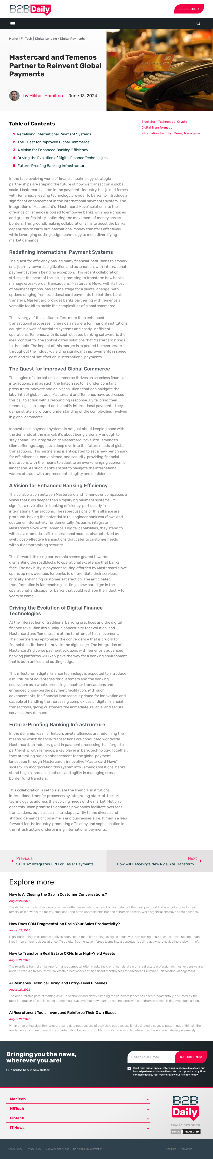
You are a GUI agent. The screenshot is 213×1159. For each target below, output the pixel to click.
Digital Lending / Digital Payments (60, 38)
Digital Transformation (157, 127)
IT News (17, 1128)
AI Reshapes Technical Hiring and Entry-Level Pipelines (58, 983)
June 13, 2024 (82, 95)
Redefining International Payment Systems (54, 134)
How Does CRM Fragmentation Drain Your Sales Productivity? (64, 924)
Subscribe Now (191, 1056)
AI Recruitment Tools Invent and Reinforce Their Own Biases (62, 1012)
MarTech (18, 1099)
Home (13, 38)
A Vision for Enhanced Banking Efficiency (52, 150)
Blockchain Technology (158, 122)
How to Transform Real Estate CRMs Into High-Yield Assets (62, 953)
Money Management (188, 133)
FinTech (26, 38)
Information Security (156, 133)
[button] (198, 23)
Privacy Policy (33, 1149)
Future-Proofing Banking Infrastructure (52, 165)
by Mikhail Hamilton (43, 95)
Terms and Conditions (57, 1149)
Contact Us (186, 1149)
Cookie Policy (15, 1149)
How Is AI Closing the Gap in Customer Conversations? (58, 894)
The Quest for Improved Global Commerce (53, 142)
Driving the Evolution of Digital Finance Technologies (62, 158)
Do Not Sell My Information (87, 1149)
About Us (171, 1149)
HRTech (17, 1108)
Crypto (182, 122)
